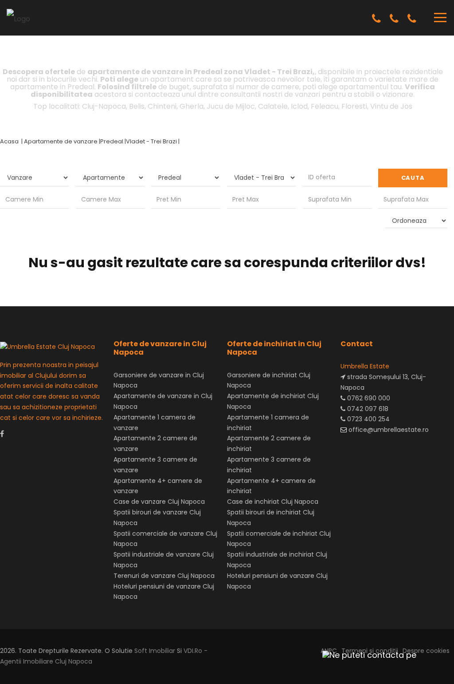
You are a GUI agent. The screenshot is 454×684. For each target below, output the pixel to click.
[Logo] (18, 17)
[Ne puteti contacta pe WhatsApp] (365, 655)
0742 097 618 (366, 408)
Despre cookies (426, 650)
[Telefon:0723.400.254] (411, 19)
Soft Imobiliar (154, 650)
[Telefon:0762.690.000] (376, 19)
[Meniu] (440, 17)
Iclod (299, 106)
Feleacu (324, 106)
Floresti (354, 106)
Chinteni (162, 106)
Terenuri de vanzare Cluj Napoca (164, 575)
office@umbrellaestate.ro (388, 429)
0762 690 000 (367, 398)
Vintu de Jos (391, 106)
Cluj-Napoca (104, 106)
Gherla (192, 106)
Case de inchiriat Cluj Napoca (272, 501)
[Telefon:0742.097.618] (394, 19)
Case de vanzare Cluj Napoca (159, 501)
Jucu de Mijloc (231, 106)
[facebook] (2, 434)
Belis (137, 106)
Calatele (273, 106)
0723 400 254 (367, 419)
